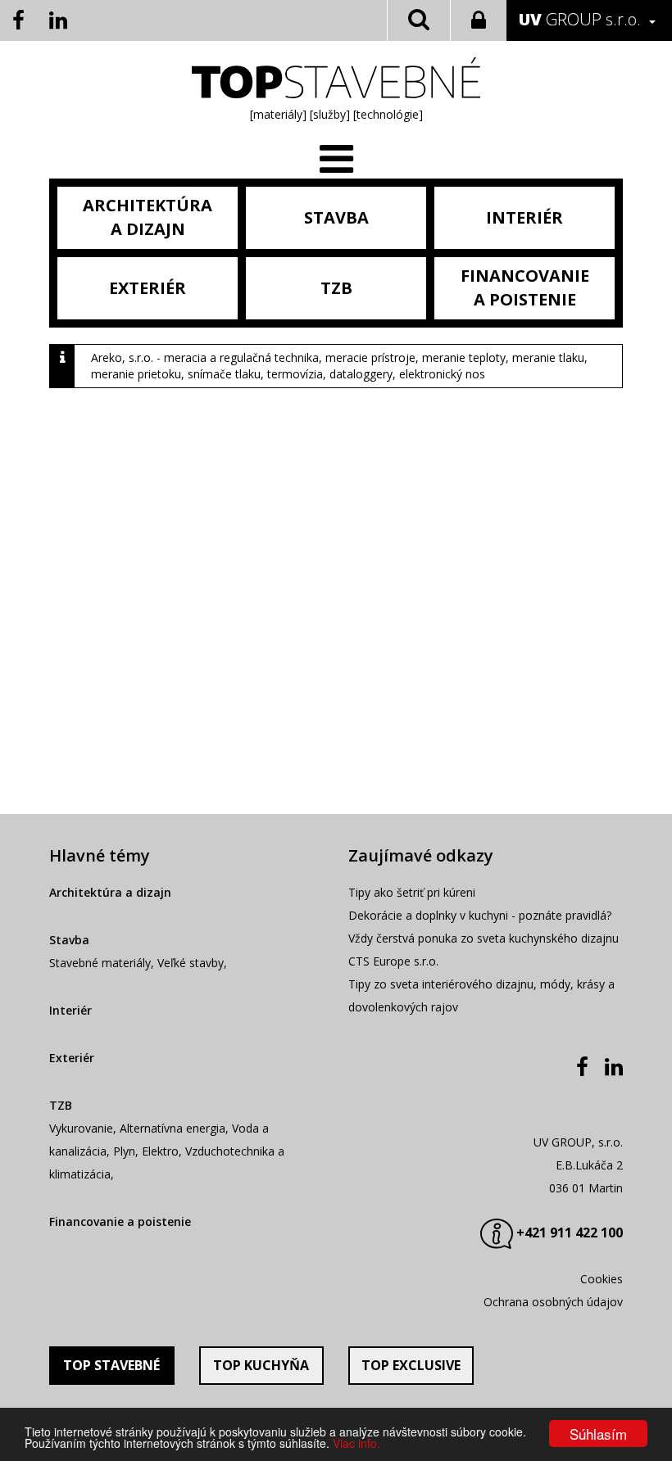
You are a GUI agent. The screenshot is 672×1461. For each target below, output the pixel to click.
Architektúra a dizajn (110, 892)
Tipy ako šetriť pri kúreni (411, 892)
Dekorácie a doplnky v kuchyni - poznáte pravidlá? (479, 915)
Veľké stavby (190, 962)
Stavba (69, 940)
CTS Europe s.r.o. (393, 961)
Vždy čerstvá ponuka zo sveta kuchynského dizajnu (483, 938)
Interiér (70, 1010)
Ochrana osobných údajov (553, 1301)
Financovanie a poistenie (120, 1221)
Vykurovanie (81, 1128)
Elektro (160, 1151)
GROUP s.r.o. (580, 19)
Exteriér (71, 1057)
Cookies (601, 1279)
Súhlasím (598, 1433)
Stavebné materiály (100, 962)
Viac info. (356, 1443)
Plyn (124, 1151)
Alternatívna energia (172, 1128)
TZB (60, 1105)
